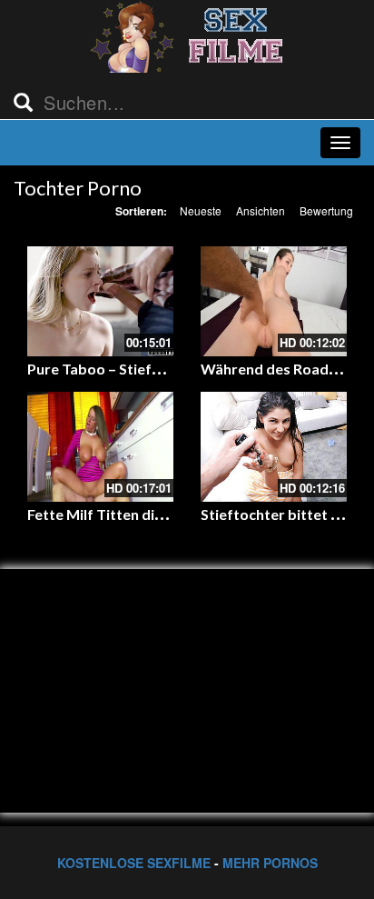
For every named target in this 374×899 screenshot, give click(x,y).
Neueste (200, 210)
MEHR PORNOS (270, 863)
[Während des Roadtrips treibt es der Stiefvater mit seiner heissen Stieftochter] (274, 301)
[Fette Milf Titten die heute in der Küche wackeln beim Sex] (100, 447)
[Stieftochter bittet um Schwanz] (274, 447)
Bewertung (326, 210)
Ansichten (260, 210)
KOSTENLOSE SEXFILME (134, 863)
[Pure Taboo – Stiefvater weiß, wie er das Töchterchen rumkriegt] (100, 301)
